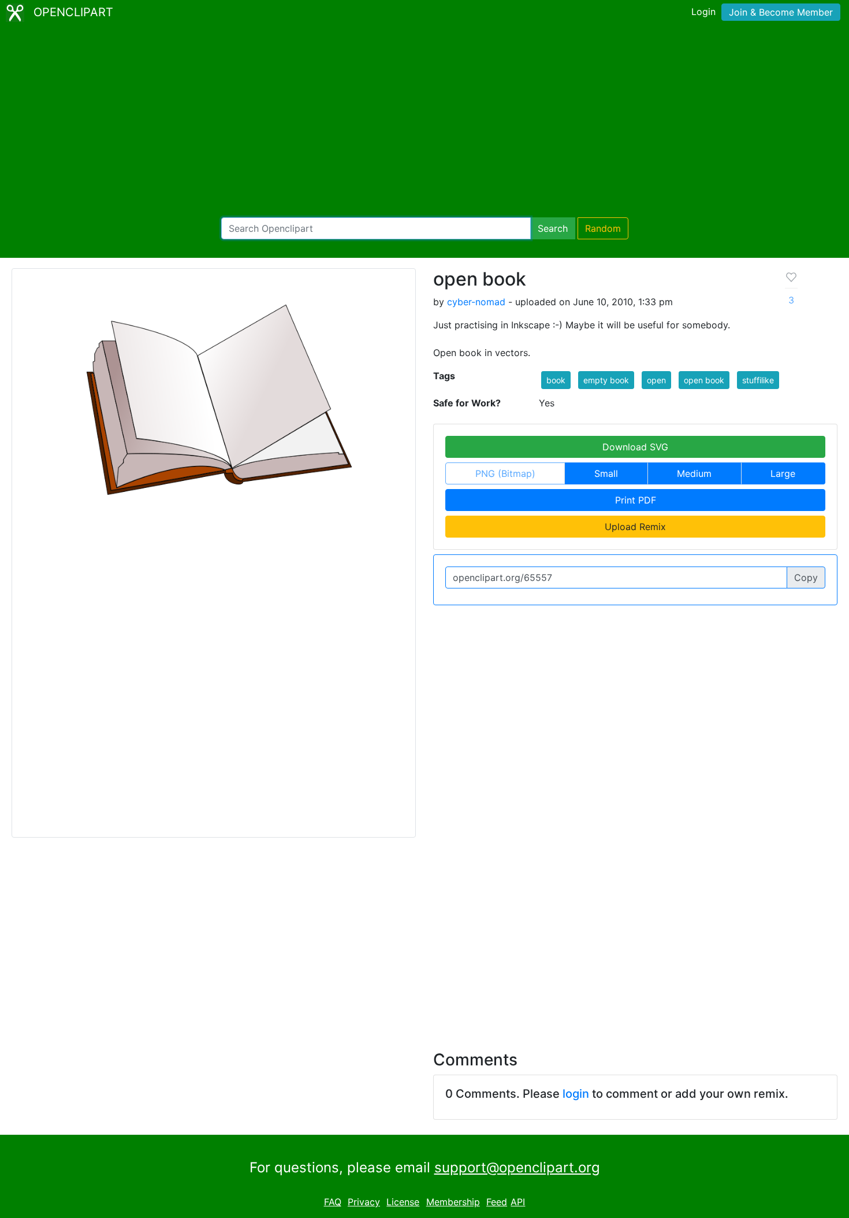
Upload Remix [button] (635, 526)
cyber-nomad (476, 302)
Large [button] (782, 473)
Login (703, 11)
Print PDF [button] (635, 500)
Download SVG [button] (635, 447)
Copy (806, 577)
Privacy (364, 1202)
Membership (453, 1202)
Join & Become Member (781, 12)
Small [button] (606, 473)
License (402, 1202)
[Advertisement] (424, 121)
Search (553, 228)
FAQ (332, 1202)
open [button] (656, 380)
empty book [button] (606, 380)
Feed (496, 1202)
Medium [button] (694, 473)
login (576, 1094)
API (518, 1202)
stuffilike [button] (758, 380)
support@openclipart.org (517, 1167)
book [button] (555, 380)
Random (603, 228)
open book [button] (704, 380)
